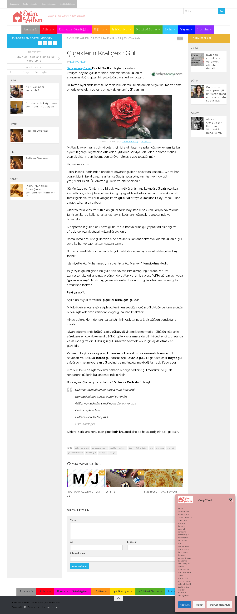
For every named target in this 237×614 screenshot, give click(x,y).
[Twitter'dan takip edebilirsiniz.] (50, 43)
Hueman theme (53, 607)
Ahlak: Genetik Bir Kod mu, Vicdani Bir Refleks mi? (214, 126)
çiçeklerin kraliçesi (118, 448)
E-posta (132, 542)
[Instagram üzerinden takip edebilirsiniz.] (40, 43)
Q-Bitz (110, 491)
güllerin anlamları (75, 452)
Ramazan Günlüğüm (74, 29)
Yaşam (185, 29)
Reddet (199, 604)
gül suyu (160, 448)
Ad (72, 542)
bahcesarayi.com (99, 448)
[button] (230, 500)
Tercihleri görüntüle (219, 604)
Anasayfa (31, 29)
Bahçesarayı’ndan (79, 68)
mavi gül (102, 452)
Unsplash (146, 141)
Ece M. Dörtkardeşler (138, 448)
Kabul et (184, 604)
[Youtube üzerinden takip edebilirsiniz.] (45, 43)
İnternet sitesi (77, 553)
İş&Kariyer (120, 29)
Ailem (46, 29)
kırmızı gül (91, 452)
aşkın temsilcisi (82, 448)
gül (151, 448)
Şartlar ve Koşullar (30, 4)
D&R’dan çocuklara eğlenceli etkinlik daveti (213, 61)
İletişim (203, 29)
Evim (169, 29)
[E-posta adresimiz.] (55, 43)
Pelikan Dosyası (37, 130)
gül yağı (170, 448)
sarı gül (112, 452)
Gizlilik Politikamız (67, 4)
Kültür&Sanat (146, 29)
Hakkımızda (14, 4)
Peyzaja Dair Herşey (110, 38)
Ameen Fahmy (130, 141)
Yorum (74, 520)
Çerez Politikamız (48, 4)
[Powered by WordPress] (25, 607)
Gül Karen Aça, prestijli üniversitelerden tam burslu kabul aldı (216, 94)
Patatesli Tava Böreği (160, 491)
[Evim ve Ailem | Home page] (28, 17)
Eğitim (99, 29)
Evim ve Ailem (78, 38)
